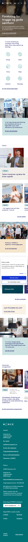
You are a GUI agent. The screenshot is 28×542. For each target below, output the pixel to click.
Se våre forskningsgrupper (11, 248)
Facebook (19, 514)
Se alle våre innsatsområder (9, 33)
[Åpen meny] (25, 3)
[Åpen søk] (21, 3)
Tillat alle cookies (14, 277)
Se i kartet (6, 441)
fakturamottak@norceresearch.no (13, 479)
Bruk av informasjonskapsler (11, 455)
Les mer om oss (9, 350)
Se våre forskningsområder (10, 88)
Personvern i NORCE (9, 458)
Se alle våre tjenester (11, 131)
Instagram (19, 518)
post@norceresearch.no (10, 444)
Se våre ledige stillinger (9, 311)
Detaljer (21, 273)
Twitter (5, 518)
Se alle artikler (21, 216)
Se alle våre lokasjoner (9, 448)
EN (18, 3)
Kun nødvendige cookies (14, 282)
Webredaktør (19, 534)
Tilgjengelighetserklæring (10, 451)
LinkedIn (5, 514)
